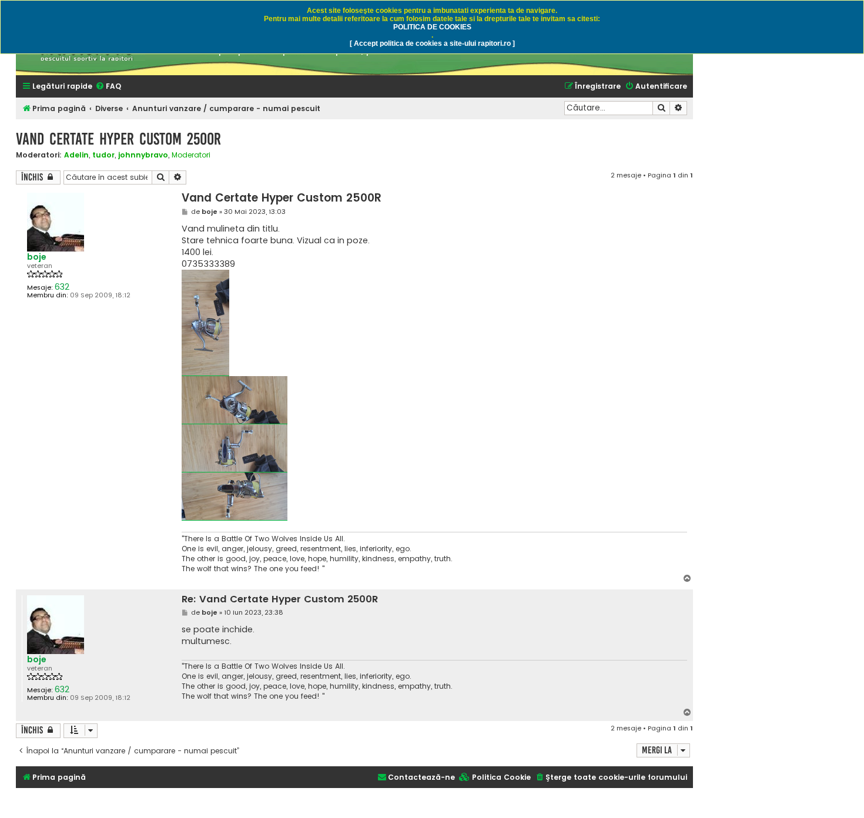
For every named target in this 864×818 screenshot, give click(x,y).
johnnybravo (143, 155)
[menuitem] (108, 87)
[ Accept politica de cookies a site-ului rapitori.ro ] (432, 43)
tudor (103, 155)
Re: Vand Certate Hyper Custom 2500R (280, 600)
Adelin (76, 155)
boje (36, 257)
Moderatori (191, 155)
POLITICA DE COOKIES (432, 27)
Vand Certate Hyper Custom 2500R (118, 139)
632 (62, 287)
